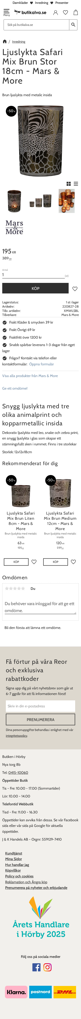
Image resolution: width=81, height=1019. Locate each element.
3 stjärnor (15, 588)
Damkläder (20, 3)
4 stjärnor (19, 588)
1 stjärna (7, 588)
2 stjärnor (11, 588)
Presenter (61, 3)
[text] (40, 251)
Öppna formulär (41, 364)
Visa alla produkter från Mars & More (30, 376)
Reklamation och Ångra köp (26, 882)
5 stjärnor (23, 588)
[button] (6, 13)
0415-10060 (18, 772)
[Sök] (73, 24)
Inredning (41, 3)
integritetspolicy (16, 736)
